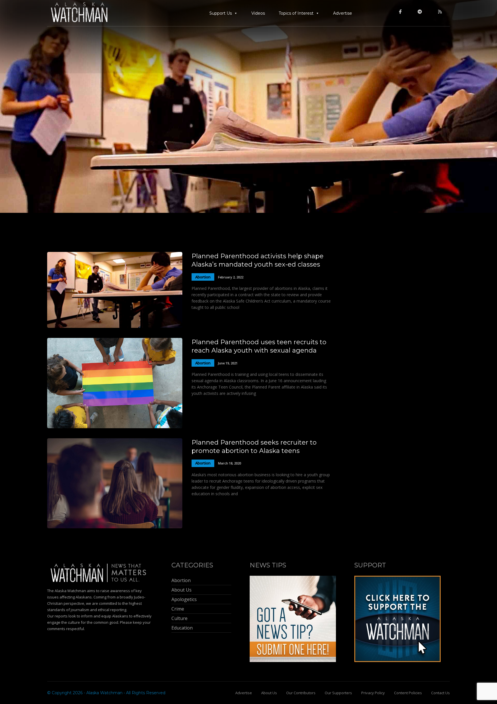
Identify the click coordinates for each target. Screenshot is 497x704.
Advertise (342, 13)
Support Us (220, 13)
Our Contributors (301, 692)
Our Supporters (338, 692)
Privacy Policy (373, 692)
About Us (269, 692)
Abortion (203, 277)
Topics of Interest (296, 13)
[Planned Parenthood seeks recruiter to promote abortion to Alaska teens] (114, 526)
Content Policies (408, 692)
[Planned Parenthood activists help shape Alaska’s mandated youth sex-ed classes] (114, 326)
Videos (258, 13)
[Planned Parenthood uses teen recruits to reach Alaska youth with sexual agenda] (114, 426)
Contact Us (440, 692)
